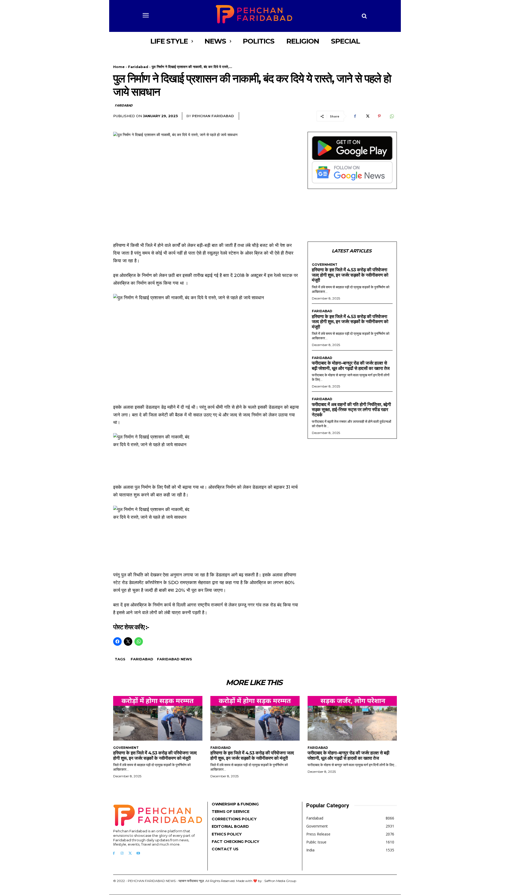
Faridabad (138, 67)
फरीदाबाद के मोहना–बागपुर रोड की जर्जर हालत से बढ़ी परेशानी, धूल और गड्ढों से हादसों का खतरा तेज (351, 365)
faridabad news (174, 659)
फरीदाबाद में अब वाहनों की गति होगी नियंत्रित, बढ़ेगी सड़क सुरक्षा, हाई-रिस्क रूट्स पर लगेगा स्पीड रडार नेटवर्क (351, 409)
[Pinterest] (379, 116)
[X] (367, 116)
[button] (364, 16)
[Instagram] (122, 853)
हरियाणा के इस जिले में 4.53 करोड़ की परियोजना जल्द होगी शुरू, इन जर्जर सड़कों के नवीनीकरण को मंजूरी (350, 275)
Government (324, 265)
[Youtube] (138, 853)
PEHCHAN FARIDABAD (213, 116)
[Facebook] (355, 116)
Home (119, 67)
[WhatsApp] (391, 116)
